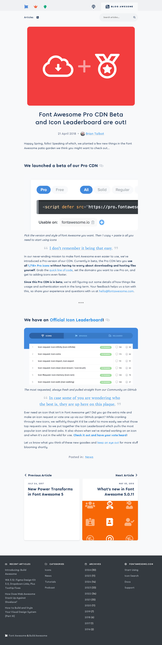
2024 (88, 582)
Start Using (131, 570)
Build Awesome (38, 635)
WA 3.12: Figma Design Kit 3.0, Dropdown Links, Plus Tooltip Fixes (20, 584)
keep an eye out (108, 442)
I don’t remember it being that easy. (81, 248)
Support (129, 587)
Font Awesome (17, 635)
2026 (88, 570)
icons (48, 570)
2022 (88, 593)
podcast (50, 587)
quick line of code (61, 270)
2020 (88, 605)
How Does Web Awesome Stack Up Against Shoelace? (20, 598)
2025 (88, 576)
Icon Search (132, 576)
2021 (87, 599)
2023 (88, 587)
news (89, 457)
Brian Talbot (95, 133)
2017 (87, 623)
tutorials (50, 582)
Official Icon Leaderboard (76, 320)
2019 (87, 611)
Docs (128, 582)
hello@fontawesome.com (116, 291)
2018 (87, 617)
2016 (87, 629)
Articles (28, 17)
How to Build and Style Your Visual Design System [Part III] (20, 612)
